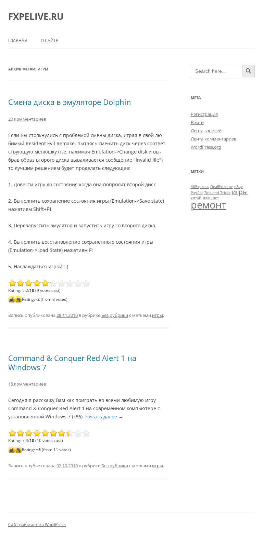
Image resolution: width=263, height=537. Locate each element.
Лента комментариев (213, 139)
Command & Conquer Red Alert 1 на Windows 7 (72, 362)
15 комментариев (27, 384)
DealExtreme (221, 186)
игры (157, 315)
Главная (17, 40)
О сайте (49, 40)
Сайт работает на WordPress (37, 524)
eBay (238, 186)
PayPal (197, 192)
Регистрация (204, 114)
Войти (197, 122)
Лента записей (206, 130)
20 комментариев (27, 119)
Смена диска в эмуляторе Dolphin (69, 102)
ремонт (208, 205)
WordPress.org (206, 147)
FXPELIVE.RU (36, 16)
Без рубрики (114, 315)
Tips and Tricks (217, 192)
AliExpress (200, 186)
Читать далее (104, 416)
